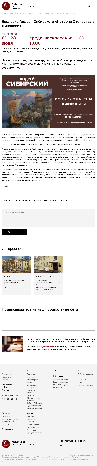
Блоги (29, 382)
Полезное (6, 413)
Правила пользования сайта (81, 455)
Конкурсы (82, 371)
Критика (30, 416)
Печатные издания (60, 382)
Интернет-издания (60, 385)
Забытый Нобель (34, 403)
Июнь (25, 13)
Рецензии (31, 374)
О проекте (6, 371)
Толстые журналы (60, 379)
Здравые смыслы (34, 406)
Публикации (57, 376)
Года (80, 382)
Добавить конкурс (85, 374)
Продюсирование (34, 432)
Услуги (30, 413)
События (82, 379)
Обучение (31, 422)
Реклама (5, 390)
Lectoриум (31, 395)
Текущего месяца (85, 385)
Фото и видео (33, 430)
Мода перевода (34, 379)
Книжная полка (8, 429)
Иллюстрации (33, 424)
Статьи (30, 371)
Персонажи (7, 377)
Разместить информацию (7, 386)
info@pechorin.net (46, 346)
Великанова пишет (35, 408)
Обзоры (30, 388)
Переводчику (7, 424)
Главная (5, 13)
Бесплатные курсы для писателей (10, 420)
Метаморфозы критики (33, 399)
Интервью (31, 385)
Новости (30, 377)
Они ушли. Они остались (33, 391)
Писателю (6, 416)
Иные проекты (58, 387)
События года (15, 13)
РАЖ (54, 371)
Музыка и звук (33, 427)
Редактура (31, 419)
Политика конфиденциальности (78, 458)
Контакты (6, 379)
